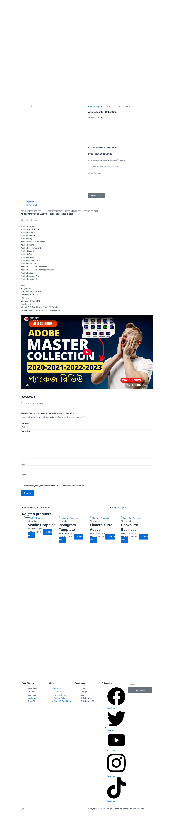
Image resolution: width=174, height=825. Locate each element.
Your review (26, 431)
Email (23, 475)
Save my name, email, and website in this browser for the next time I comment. (53, 486)
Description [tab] (31, 202)
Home (91, 106)
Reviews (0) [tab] (31, 205)
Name (24, 464)
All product (100, 106)
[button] (96, 195)
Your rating (26, 423)
